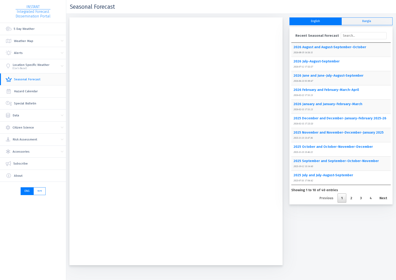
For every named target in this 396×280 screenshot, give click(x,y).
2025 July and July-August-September (323, 175)
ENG (27, 191)
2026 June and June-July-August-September (328, 75)
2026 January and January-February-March (328, 104)
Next (383, 198)
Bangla (366, 21)
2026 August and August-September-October (330, 47)
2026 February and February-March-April (326, 90)
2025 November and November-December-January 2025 (339, 132)
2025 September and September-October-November (336, 161)
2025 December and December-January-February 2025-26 (340, 118)
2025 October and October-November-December (333, 147)
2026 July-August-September (317, 61)
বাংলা (39, 191)
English (315, 21)
